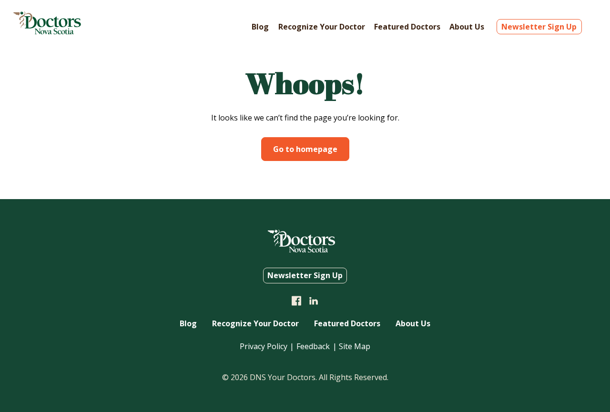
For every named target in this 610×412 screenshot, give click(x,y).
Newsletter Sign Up (539, 26)
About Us (466, 26)
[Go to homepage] (47, 31)
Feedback (313, 346)
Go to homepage (305, 149)
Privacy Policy (263, 346)
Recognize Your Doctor (321, 26)
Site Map (354, 346)
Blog (260, 26)
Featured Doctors (407, 26)
